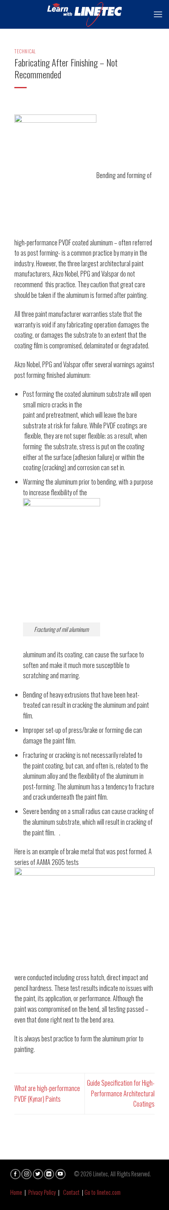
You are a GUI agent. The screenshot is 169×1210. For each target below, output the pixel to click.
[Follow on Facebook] (15, 1174)
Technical (25, 51)
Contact (71, 1192)
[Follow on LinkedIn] (49, 1174)
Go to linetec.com (102, 1192)
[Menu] (158, 14)
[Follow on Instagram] (26, 1174)
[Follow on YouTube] (60, 1174)
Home (16, 1192)
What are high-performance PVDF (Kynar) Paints (47, 1093)
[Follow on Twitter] (38, 1174)
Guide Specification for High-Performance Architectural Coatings (121, 1093)
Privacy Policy (42, 1192)
